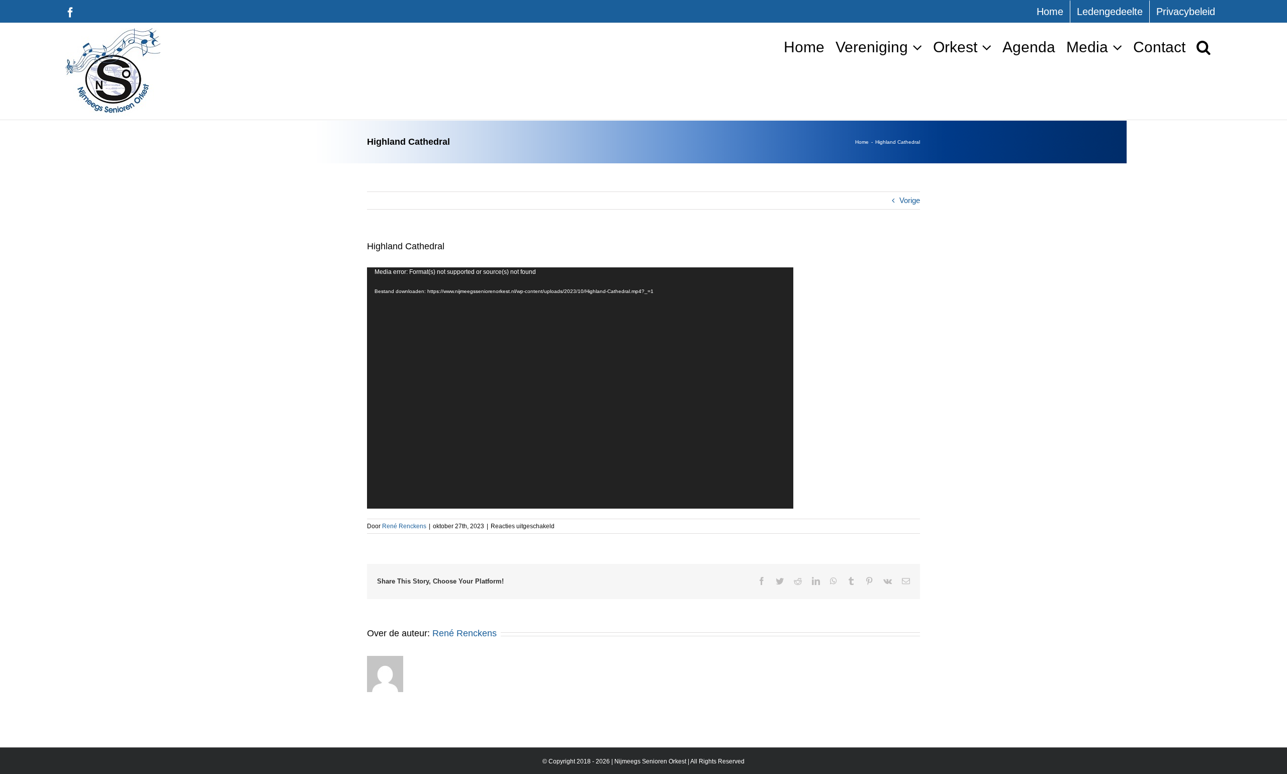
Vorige (909, 200)
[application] (580, 388)
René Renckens (404, 526)
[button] (1204, 47)
